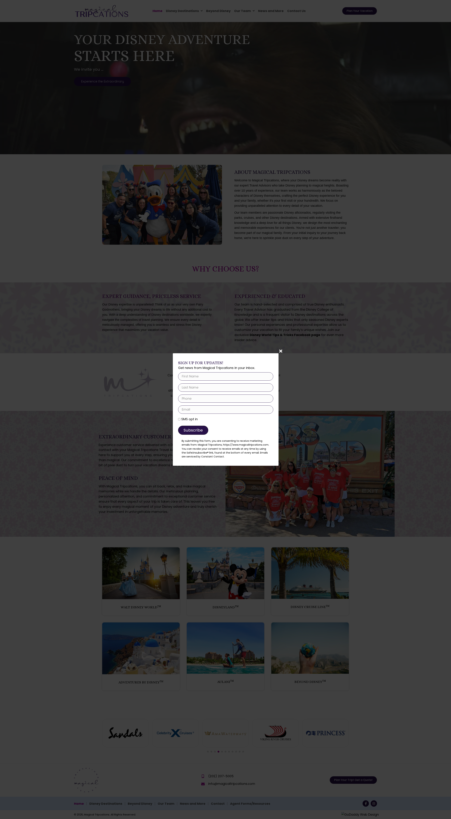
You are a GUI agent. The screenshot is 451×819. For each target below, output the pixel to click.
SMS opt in (189, 419)
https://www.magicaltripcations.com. (246, 445)
